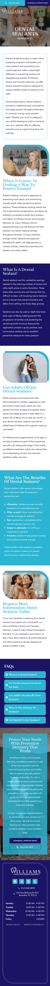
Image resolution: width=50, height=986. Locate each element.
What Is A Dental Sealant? (23, 674)
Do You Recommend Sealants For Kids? (25, 685)
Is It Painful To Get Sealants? (24, 720)
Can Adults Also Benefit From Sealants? (25, 697)
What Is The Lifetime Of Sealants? (22, 709)
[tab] (25, 674)
